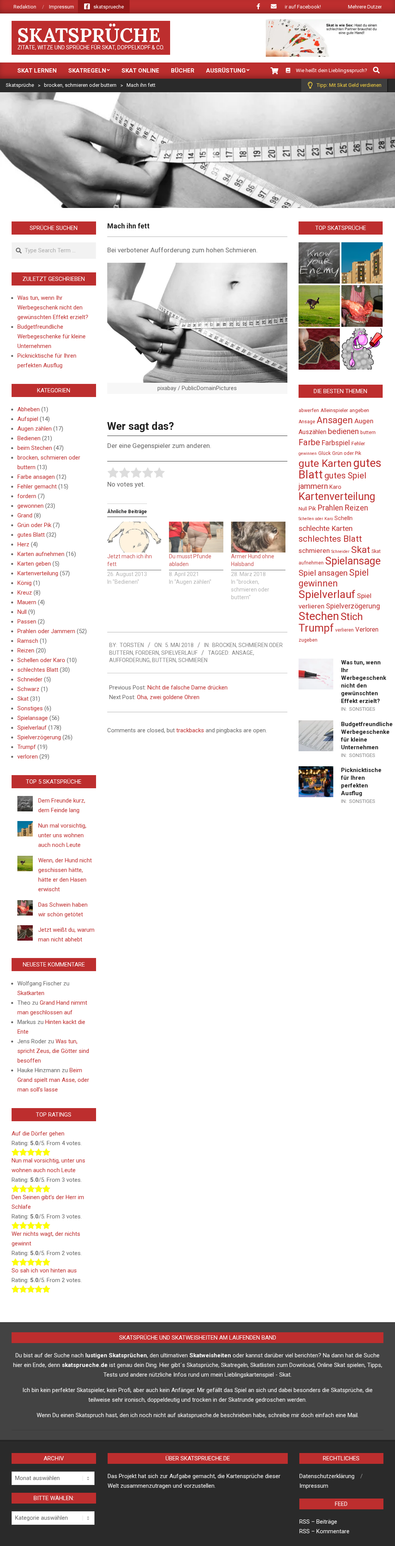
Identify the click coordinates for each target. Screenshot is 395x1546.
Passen (26, 621)
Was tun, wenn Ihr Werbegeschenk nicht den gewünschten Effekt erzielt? (52, 307)
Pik (312, 508)
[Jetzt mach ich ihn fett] (134, 537)
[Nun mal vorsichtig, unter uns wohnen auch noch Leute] (362, 263)
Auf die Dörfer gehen (38, 1133)
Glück (324, 453)
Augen (363, 421)
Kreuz (24, 592)
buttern (164, 660)
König (24, 583)
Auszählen (312, 432)
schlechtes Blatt (37, 669)
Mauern (26, 602)
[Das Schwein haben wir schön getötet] (362, 305)
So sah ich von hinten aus (44, 1270)
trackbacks (190, 730)
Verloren (366, 629)
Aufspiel (27, 419)
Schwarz (28, 689)
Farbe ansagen (36, 476)
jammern (313, 486)
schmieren (193, 660)
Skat (23, 698)
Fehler (358, 443)
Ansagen (335, 420)
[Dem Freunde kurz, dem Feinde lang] (319, 263)
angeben (359, 410)
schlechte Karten (326, 528)
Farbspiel (336, 443)
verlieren (344, 630)
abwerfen (309, 410)
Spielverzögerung (39, 737)
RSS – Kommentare (324, 1531)
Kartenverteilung (37, 573)
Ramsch (27, 640)
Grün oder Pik (34, 525)
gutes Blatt (31, 534)
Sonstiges (30, 708)
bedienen (343, 431)
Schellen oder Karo (41, 660)
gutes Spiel (345, 475)
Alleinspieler (334, 410)
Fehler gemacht (37, 486)
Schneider (29, 679)
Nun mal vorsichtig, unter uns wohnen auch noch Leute (62, 835)
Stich (352, 616)
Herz (23, 544)
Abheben (28, 409)
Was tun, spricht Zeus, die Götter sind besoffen (53, 1051)
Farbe (309, 442)
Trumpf (26, 746)
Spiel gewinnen (334, 578)
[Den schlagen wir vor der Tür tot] (362, 349)
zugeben (308, 640)
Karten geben (34, 563)
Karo (335, 487)
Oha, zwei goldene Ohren (168, 697)
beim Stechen (34, 447)
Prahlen (330, 507)
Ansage (242, 653)
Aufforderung (129, 660)
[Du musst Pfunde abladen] (196, 537)
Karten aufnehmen (40, 554)
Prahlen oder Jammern (46, 631)
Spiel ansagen (323, 573)
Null (22, 611)
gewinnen (308, 453)
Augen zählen (34, 428)
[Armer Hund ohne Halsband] (258, 537)
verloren (27, 756)
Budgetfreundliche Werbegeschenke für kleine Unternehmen (51, 336)
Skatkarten (30, 993)
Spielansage (32, 718)
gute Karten (325, 463)
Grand (24, 515)
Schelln (343, 518)
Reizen (25, 650)
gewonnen (30, 505)
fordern (147, 653)
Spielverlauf (179, 653)
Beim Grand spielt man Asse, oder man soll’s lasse (53, 1080)
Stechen (319, 616)
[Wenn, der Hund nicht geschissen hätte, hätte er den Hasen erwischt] (319, 305)
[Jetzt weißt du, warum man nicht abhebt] (319, 349)
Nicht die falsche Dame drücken (187, 687)
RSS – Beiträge (318, 1521)
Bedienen (29, 438)
